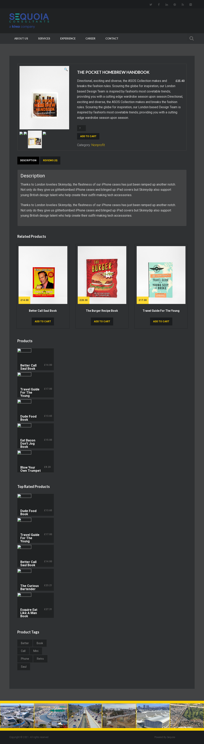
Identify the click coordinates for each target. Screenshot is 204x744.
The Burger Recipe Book (102, 310)
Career (90, 38)
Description (28, 160)
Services (44, 38)
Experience (68, 38)
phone (25, 658)
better (25, 643)
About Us (21, 38)
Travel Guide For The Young (161, 310)
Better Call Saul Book (43, 310)
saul (23, 666)
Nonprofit (98, 145)
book (40, 643)
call (23, 651)
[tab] (28, 162)
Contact (111, 38)
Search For (191, 37)
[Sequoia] (34, 20)
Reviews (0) (50, 160)
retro (40, 658)
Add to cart (88, 136)
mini (35, 651)
